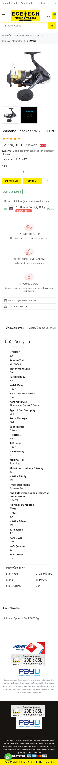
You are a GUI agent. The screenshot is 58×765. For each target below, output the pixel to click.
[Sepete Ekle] (11, 181)
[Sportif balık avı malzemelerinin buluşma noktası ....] (25, 15)
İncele (50, 209)
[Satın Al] (32, 181)
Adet (4, 166)
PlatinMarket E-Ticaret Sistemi (20, 762)
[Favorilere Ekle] (46, 181)
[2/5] (5, 138)
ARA (52, 25)
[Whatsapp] (8, 757)
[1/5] (4, 138)
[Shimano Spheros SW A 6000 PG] (29, 76)
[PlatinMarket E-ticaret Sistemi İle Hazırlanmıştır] (18, 755)
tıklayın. (6, 154)
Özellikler (17, 347)
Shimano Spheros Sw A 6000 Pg (21, 618)
